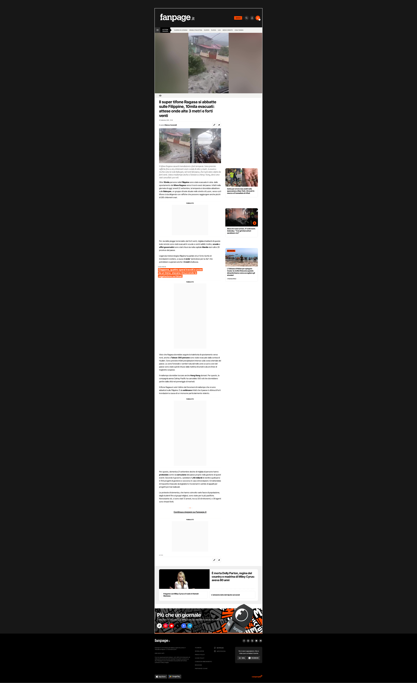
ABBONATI (238, 18)
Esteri (165, 30)
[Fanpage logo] (174, 17)
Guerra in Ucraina (180, 30)
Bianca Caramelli (171, 125)
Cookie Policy (199, 658)
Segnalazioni (199, 651)
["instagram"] (165, 625)
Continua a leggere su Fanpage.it (190, 512)
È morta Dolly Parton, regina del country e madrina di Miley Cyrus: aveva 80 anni (233, 576)
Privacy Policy (200, 654)
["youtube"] (171, 625)
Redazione (198, 665)
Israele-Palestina (195, 30)
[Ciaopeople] (257, 677)
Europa (206, 30)
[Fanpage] (162, 640)
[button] (219, 125)
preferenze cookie (201, 668)
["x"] (177, 625)
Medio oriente (228, 30)
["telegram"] (189, 625)
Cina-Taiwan (239, 30)
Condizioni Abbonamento (203, 661)
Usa (219, 30)
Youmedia (198, 647)
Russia (213, 30)
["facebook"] (183, 625)
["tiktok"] (159, 625)
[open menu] (157, 30)
